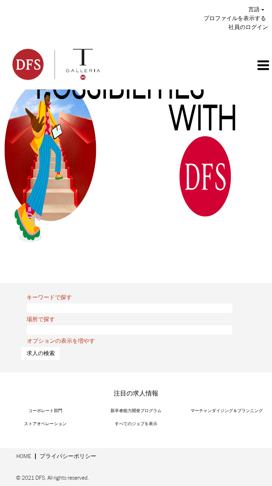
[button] (191, 66)
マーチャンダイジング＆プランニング (227, 411)
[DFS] (56, 63)
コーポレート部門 (45, 411)
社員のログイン (248, 27)
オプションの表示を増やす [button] (61, 341)
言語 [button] (254, 9)
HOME (23, 456)
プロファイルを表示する (235, 18)
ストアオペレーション (45, 424)
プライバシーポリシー (68, 456)
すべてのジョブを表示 (136, 424)
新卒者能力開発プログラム (136, 411)
